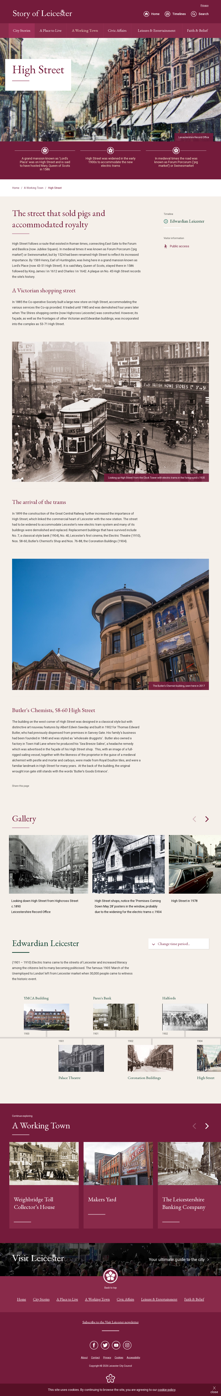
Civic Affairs (117, 30)
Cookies (119, 1357)
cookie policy (166, 1390)
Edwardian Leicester (187, 221)
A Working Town (85, 30)
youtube (116, 1345)
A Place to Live (50, 30)
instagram (126, 1345)
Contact (95, 1357)
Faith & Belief (197, 30)
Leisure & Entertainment (156, 30)
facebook (94, 1345)
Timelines (179, 14)
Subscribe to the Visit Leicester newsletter (111, 1322)
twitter (105, 1345)
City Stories (21, 30)
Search (204, 14)
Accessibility (133, 1357)
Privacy (205, 5)
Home (155, 14)
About (84, 1357)
